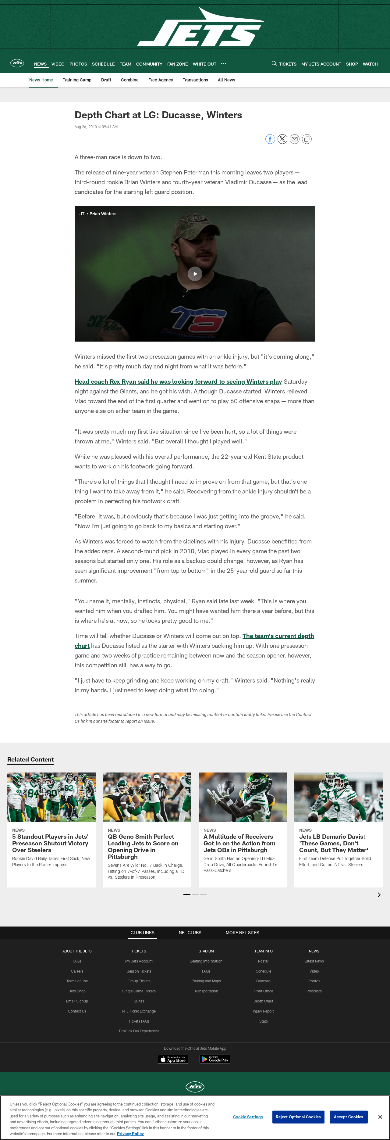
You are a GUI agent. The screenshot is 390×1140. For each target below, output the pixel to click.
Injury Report (263, 1011)
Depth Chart (263, 1001)
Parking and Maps (206, 981)
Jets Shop (77, 991)
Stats (263, 1021)
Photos (314, 981)
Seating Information (206, 961)
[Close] (380, 1117)
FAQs (77, 961)
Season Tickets (139, 971)
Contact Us (77, 1011)
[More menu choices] (223, 63)
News (314, 951)
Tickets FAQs (139, 1021)
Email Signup (77, 1001)
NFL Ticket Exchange (139, 1011)
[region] (195, 1117)
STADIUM (206, 951)
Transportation (206, 991)
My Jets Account (139, 961)
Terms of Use (77, 981)
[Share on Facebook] (270, 142)
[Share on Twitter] (282, 142)
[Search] (274, 63)
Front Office (263, 991)
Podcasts (314, 991)
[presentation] (380, 895)
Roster (263, 961)
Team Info (263, 951)
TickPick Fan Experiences (139, 1031)
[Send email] (295, 142)
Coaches (263, 981)
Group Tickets (139, 981)
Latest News (314, 961)
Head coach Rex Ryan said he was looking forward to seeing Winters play (178, 381)
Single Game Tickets (139, 991)
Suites (139, 1001)
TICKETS (139, 951)
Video (314, 971)
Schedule (263, 971)
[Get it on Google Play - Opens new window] (215, 1062)
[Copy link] (307, 139)
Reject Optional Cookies (298, 1116)
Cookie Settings (248, 1116)
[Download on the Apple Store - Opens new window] (173, 1060)
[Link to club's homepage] (17, 63)
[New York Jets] (195, 1087)
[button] (195, 274)
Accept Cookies (348, 1116)
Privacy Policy (130, 1133)
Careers (77, 971)
